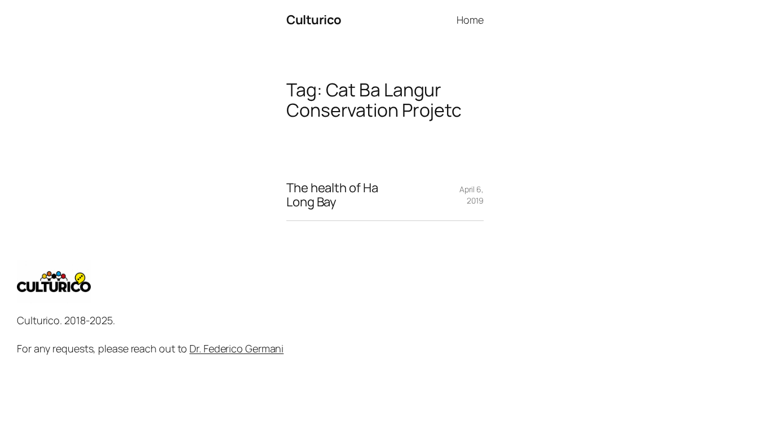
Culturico (314, 19)
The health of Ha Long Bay (332, 195)
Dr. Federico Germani (236, 348)
